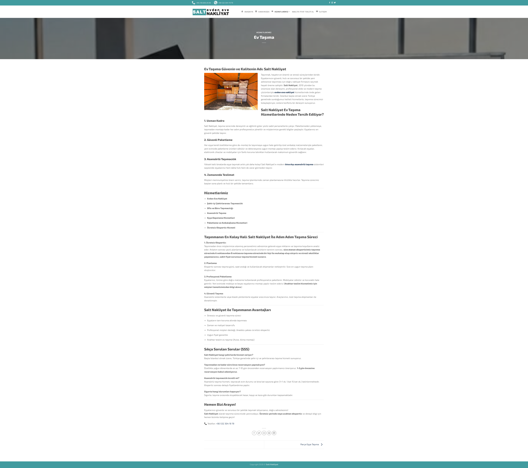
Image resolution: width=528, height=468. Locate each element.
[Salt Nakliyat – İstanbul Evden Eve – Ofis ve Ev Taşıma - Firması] (214, 11)
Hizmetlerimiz (263, 32)
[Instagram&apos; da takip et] (332, 3)
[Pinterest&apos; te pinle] (269, 433)
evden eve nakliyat (284, 92)
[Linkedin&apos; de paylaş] (274, 433)
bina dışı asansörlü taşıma (299, 164)
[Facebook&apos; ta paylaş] (254, 433)
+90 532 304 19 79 (225, 423)
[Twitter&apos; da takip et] (335, 3)
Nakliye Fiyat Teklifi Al (303, 12)
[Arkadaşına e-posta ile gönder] (264, 433)
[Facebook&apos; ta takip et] (329, 3)
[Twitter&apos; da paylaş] (259, 433)
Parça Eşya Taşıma (309, 444)
